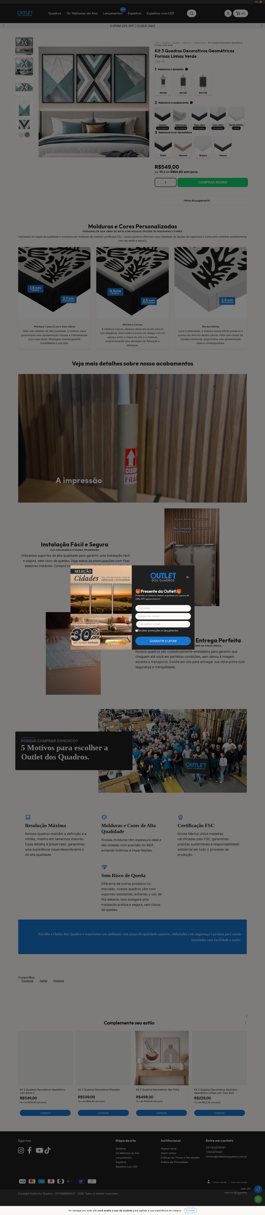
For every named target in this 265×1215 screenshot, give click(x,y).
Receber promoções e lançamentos (158, 630)
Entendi (190, 1210)
